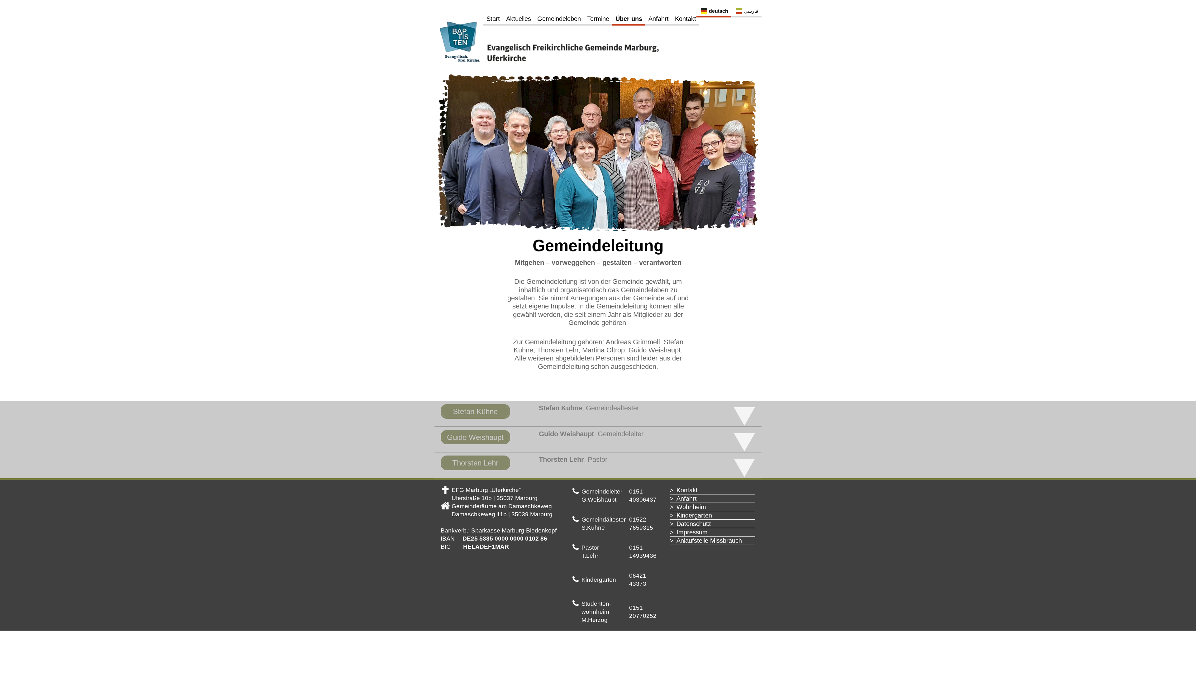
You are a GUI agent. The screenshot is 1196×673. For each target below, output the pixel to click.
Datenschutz (693, 523)
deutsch (718, 11)
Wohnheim (691, 507)
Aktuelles (518, 18)
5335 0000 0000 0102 (509, 538)
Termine (598, 18)
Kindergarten (694, 515)
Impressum (692, 532)
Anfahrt (658, 18)
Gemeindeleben (559, 18)
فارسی (751, 11)
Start (493, 18)
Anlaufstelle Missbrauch (709, 540)
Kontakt (685, 18)
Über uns (628, 18)
